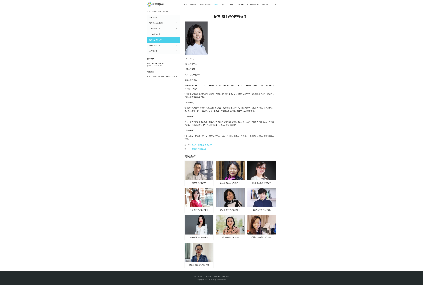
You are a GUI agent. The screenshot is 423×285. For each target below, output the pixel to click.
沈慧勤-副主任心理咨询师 (199, 265)
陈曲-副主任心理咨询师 (261, 183)
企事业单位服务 (205, 5)
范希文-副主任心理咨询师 (261, 237)
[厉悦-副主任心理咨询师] (230, 227)
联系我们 (241, 5)
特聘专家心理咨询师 (156, 23)
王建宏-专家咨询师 (199, 149)
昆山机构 (265, 5)
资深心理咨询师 (154, 45)
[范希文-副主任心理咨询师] (261, 227)
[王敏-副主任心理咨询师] (199, 200)
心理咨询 (193, 5)
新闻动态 (208, 276)
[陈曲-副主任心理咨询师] (261, 173)
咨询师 (216, 5)
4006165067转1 (253, 5)
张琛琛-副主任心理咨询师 (261, 210)
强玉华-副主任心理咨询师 (202, 145)
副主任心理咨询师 (155, 40)
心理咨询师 (153, 51)
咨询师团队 (198, 276)
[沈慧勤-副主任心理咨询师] (199, 255)
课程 (223, 5)
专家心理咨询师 (154, 28)
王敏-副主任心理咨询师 (199, 210)
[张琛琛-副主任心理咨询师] (261, 200)
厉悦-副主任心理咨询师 (230, 237)
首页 (185, 5)
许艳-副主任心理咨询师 (199, 237)
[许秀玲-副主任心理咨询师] (230, 200)
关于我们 (231, 5)
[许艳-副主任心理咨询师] (199, 227)
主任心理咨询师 (154, 34)
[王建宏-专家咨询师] (199, 173)
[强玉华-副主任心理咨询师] (230, 173)
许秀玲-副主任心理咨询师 (230, 210)
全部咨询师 (153, 17)
